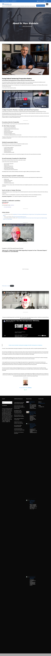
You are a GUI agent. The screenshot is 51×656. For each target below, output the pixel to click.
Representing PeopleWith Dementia (19, 216)
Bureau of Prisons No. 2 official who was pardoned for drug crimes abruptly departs (33, 406)
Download (12, 285)
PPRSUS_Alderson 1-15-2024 (5, 285)
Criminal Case (32, 423)
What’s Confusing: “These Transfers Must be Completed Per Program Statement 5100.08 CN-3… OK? (33, 506)
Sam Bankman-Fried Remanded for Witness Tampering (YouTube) (18, 411)
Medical (33, 578)
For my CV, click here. (7, 207)
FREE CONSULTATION (40, 5)
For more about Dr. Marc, (23, 387)
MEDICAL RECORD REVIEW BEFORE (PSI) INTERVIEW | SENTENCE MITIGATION (18, 6)
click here (12, 205)
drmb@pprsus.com (41, 403)
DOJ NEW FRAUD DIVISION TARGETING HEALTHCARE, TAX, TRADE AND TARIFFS (33, 418)
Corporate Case (32, 411)
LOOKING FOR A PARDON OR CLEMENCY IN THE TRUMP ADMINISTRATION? (33, 430)
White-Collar (32, 414)
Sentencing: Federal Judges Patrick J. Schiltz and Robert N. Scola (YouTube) (19, 407)
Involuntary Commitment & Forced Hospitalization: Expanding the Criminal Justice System (32, 582)
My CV (25, 389)
